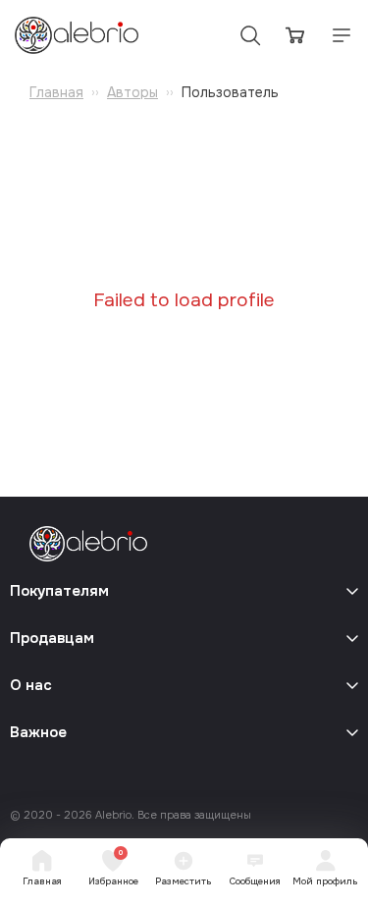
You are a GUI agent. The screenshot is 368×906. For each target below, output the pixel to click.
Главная (56, 92)
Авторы (132, 92)
